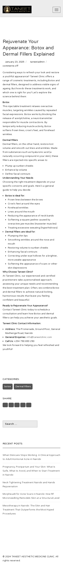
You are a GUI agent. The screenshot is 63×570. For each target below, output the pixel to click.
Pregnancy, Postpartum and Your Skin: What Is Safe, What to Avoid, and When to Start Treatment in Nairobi (31, 470)
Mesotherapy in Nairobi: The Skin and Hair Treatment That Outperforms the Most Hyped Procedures (28, 509)
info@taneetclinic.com (39, 337)
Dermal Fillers (23, 386)
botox (7, 386)
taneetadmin (37, 61)
